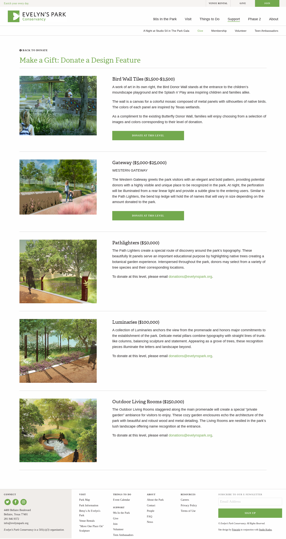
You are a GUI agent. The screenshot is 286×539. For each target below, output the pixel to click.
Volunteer (241, 30)
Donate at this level (148, 135)
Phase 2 (254, 19)
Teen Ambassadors (266, 30)
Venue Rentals (87, 520)
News (150, 522)
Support (234, 19)
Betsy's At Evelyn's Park (89, 513)
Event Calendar (121, 499)
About (273, 19)
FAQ (149, 516)
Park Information (88, 505)
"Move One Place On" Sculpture (91, 528)
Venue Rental (218, 3)
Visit (188, 19)
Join (267, 3)
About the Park (155, 499)
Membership (219, 30)
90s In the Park (165, 19)
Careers (185, 499)
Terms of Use (188, 510)
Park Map (84, 499)
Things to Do (209, 19)
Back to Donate (35, 50)
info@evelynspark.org (16, 523)
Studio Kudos (265, 529)
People (150, 510)
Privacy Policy (189, 505)
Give (243, 3)
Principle (236, 529)
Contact (151, 505)
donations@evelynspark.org (190, 277)
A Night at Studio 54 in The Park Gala (166, 30)
